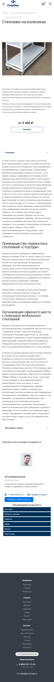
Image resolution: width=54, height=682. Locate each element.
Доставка (8, 509)
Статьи (27, 640)
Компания (27, 580)
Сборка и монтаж (11, 514)
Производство (27, 630)
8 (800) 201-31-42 (27, 664)
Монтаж (27, 605)
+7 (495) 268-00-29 (15, 495)
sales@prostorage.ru (39, 495)
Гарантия (8, 519)
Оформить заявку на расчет (19, 499)
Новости (27, 637)
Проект (7, 529)
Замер (7, 524)
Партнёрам (27, 644)
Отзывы (27, 588)
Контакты (27, 647)
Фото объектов (27, 633)
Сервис (27, 598)
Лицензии (27, 585)
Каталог (27, 625)
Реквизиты (27, 592)
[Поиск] (50, 4)
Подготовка (9, 534)
